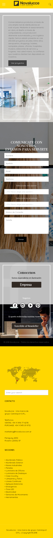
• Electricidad (10, 492)
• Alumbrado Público (14, 460)
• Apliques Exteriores (14, 484)
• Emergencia (11, 486)
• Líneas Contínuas (13, 481)
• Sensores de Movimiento (16, 494)
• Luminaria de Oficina (14, 470)
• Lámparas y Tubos (13, 478)
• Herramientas (11, 497)
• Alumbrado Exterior (14, 462)
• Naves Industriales (13, 465)
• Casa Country (11, 476)
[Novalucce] (26, 4)
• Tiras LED (9, 489)
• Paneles (9, 468)
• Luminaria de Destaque (16, 473)
